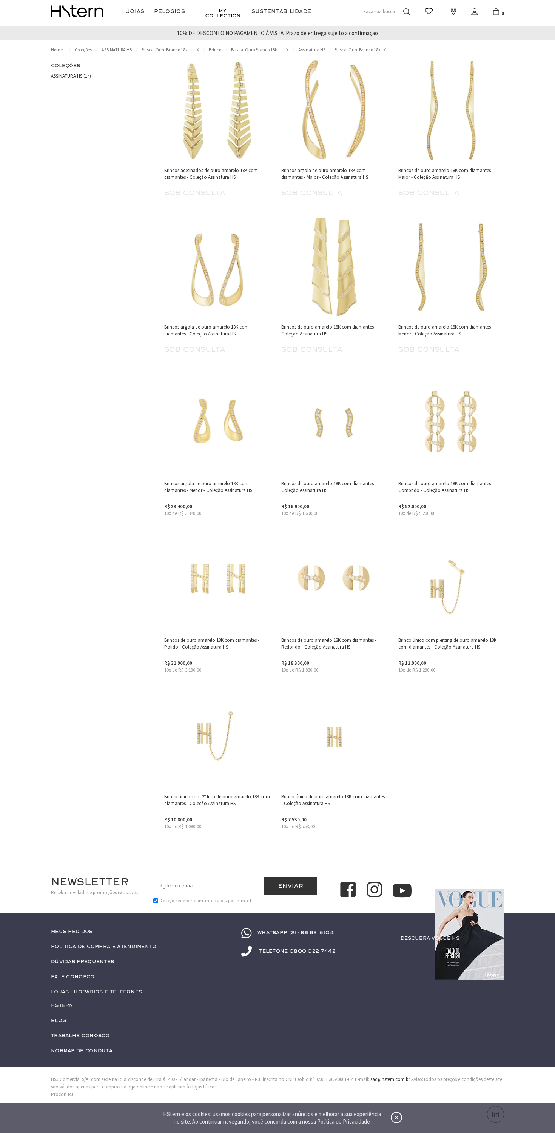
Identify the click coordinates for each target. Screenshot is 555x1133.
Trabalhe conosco (80, 1036)
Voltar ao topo (495, 953)
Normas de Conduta (82, 1051)
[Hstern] (77, 11)
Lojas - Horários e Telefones (96, 992)
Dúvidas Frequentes (82, 962)
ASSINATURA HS (117, 49)
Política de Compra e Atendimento (104, 947)
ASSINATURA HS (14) (71, 76)
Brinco (215, 49)
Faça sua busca (379, 11)
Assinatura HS (311, 49)
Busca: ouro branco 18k (165, 49)
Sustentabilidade (281, 11)
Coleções (83, 49)
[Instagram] (375, 891)
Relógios (169, 11)
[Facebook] (349, 891)
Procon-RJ (62, 1094)
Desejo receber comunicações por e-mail (205, 900)
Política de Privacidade (343, 1121)
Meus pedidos (72, 932)
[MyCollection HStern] (222, 13)
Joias (135, 11)
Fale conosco (73, 977)
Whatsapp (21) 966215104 (295, 932)
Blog (58, 1021)
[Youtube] (402, 891)
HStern (62, 1006)
